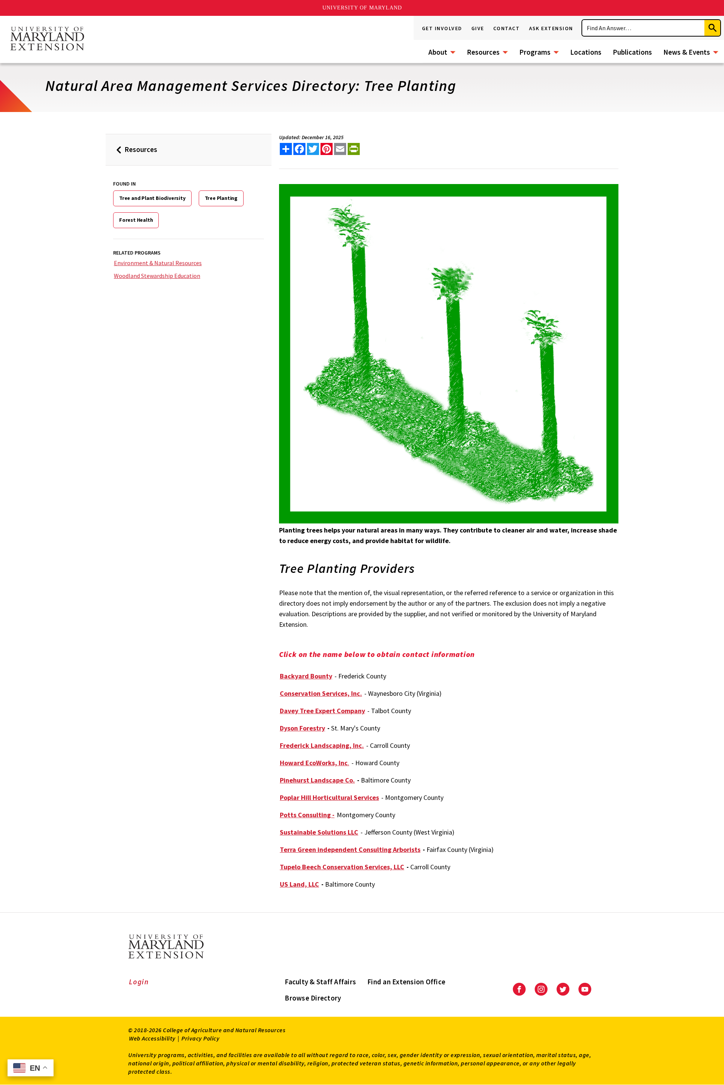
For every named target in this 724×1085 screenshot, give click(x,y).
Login (139, 981)
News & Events (686, 52)
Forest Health (136, 219)
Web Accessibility (152, 1038)
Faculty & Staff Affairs (320, 981)
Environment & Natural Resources (158, 263)
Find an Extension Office (406, 981)
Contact (506, 28)
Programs (535, 52)
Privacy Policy (200, 1038)
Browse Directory (313, 997)
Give (477, 28)
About (437, 52)
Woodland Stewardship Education (157, 275)
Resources (483, 52)
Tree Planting (221, 198)
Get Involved (442, 28)
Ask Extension (551, 28)
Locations (585, 52)
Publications (632, 52)
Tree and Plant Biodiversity (152, 198)
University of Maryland (362, 8)
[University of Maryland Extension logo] (47, 39)
